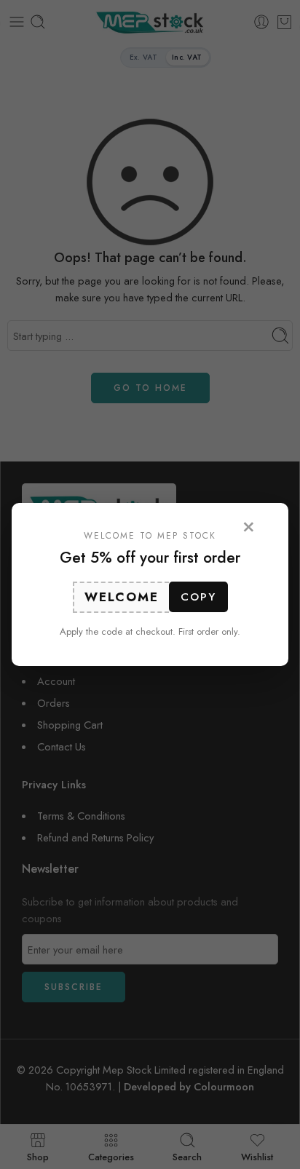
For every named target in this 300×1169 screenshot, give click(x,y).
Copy (198, 597)
